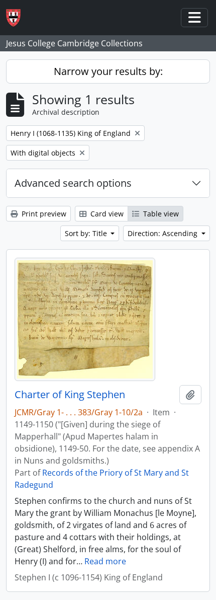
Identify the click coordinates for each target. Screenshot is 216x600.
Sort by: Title (87, 233)
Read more (105, 561)
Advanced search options (73, 183)
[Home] (17, 18)
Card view (106, 213)
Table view (160, 213)
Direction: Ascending (163, 233)
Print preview (43, 213)
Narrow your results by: (108, 71)
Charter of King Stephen (70, 395)
